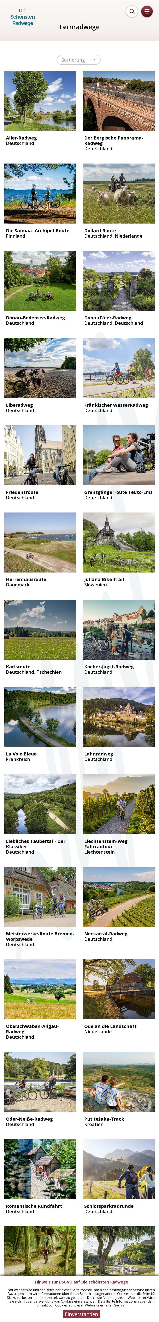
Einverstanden (81, 1314)
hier (123, 1305)
